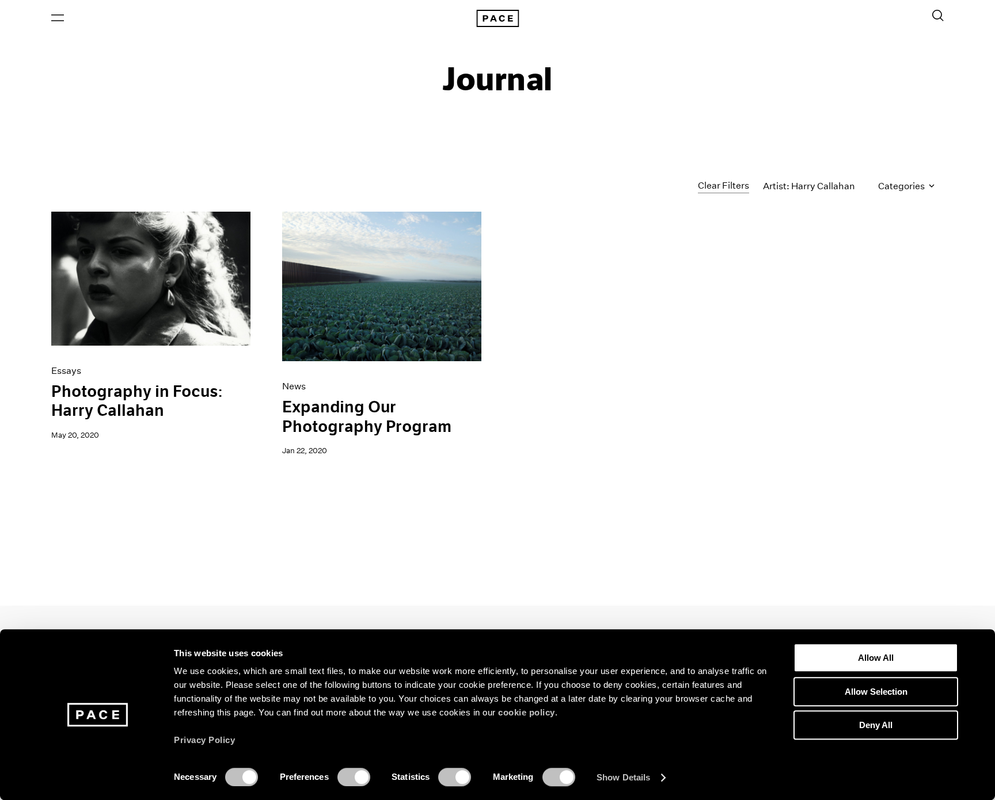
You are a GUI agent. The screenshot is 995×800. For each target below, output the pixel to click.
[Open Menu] (57, 17)
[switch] (353, 777)
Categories (902, 186)
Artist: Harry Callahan (809, 186)
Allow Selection (876, 691)
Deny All (876, 725)
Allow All (876, 658)
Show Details (623, 777)
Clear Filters (723, 185)
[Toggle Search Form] (938, 15)
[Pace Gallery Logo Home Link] (497, 18)
